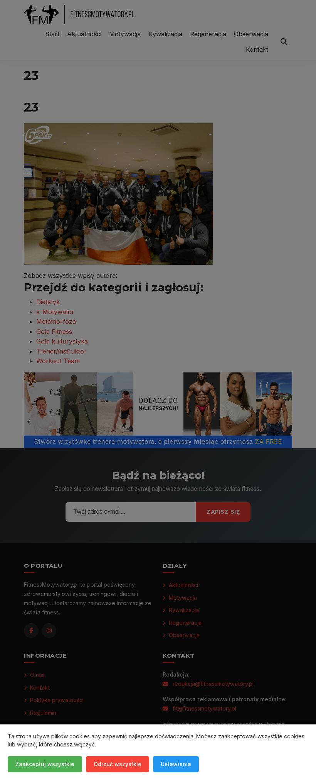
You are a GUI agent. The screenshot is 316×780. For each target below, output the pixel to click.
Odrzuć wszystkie (117, 764)
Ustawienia (176, 764)
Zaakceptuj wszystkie (44, 764)
